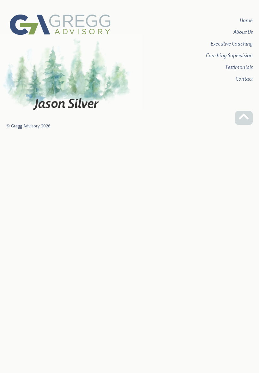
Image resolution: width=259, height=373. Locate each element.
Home (246, 20)
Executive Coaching (232, 43)
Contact (244, 79)
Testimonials (239, 67)
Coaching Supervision (229, 55)
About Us (243, 32)
